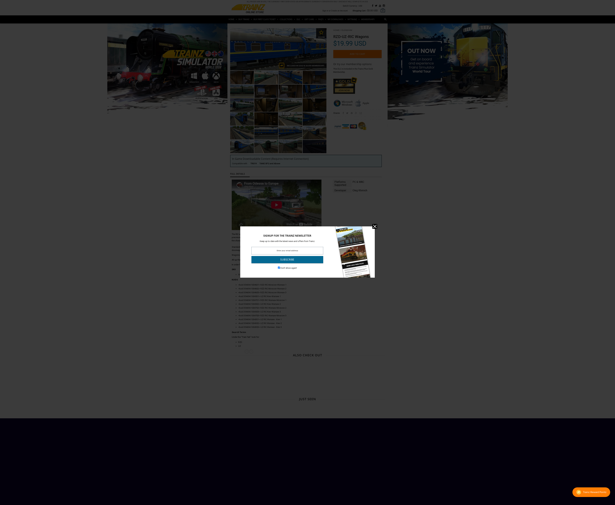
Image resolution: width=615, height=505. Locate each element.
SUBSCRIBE (287, 259)
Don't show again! (288, 268)
